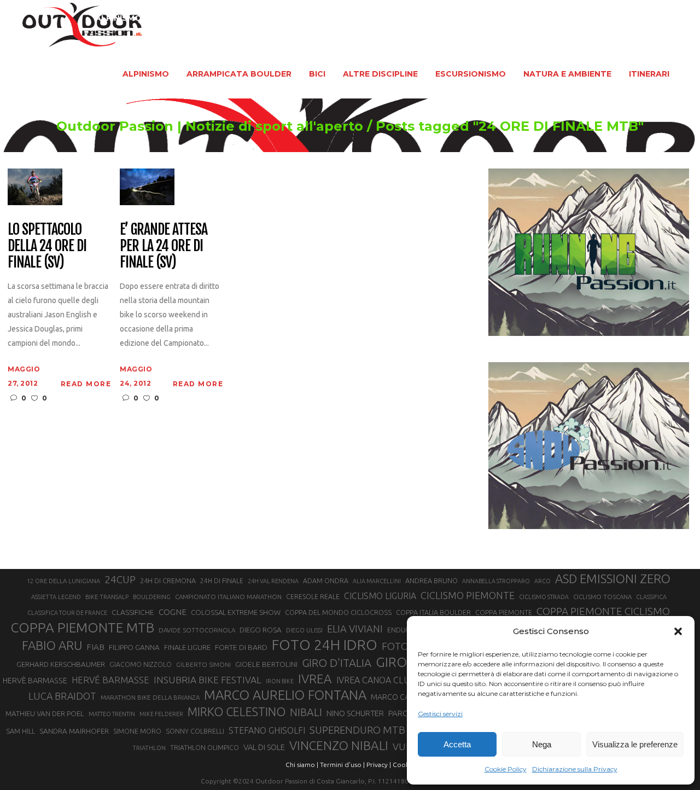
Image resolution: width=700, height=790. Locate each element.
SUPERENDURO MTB (357, 730)
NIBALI (306, 712)
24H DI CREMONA (168, 580)
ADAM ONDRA (325, 580)
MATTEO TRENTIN (112, 714)
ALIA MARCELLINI (377, 581)
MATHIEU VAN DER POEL (44, 714)
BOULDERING (152, 597)
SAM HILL (20, 731)
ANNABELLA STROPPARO (496, 581)
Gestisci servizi (440, 714)
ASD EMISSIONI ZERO (612, 578)
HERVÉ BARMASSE (110, 680)
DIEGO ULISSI (304, 630)
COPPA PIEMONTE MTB (82, 627)
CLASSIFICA (651, 597)
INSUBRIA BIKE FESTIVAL (207, 680)
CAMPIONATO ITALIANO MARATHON (228, 596)
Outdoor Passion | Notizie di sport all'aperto (209, 126)
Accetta (457, 744)
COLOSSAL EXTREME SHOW (236, 612)
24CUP (120, 579)
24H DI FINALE (221, 580)
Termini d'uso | (342, 764)
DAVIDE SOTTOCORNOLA (197, 630)
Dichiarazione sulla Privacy (574, 769)
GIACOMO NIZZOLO (140, 664)
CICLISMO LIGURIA (380, 596)
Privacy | (378, 764)
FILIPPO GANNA (134, 647)
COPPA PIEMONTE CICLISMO (603, 611)
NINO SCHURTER (355, 713)
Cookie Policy (506, 769)
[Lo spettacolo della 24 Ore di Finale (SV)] (35, 186)
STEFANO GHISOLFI (267, 730)
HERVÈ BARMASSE (35, 680)
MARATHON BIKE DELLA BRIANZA (150, 697)
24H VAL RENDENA (273, 581)
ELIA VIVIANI (355, 628)
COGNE (172, 612)
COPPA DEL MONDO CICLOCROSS (338, 612)
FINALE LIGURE (187, 647)
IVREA (315, 679)
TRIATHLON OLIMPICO (204, 747)
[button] (678, 631)
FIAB (95, 647)
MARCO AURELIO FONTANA (285, 695)
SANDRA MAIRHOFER (74, 731)
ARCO (542, 581)
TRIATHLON (149, 748)
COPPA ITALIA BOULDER (433, 612)
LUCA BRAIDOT (62, 695)
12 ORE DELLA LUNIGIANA (63, 581)
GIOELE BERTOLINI (266, 664)
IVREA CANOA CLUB (376, 680)
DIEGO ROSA (261, 630)
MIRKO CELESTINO (236, 711)
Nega (541, 744)
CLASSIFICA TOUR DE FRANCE (67, 612)
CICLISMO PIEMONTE (468, 595)
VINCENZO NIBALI (338, 745)
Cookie (404, 764)
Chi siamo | (301, 764)
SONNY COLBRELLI (195, 731)
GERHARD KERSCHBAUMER (60, 664)
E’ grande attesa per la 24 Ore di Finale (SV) (163, 246)
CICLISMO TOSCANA (602, 596)
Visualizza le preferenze (635, 744)
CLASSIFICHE (133, 612)
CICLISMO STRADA (544, 597)
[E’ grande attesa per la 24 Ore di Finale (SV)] (147, 186)
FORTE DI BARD (241, 647)
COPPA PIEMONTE (503, 612)
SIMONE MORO (137, 731)
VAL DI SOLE (264, 747)
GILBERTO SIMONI (203, 664)
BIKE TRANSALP (107, 597)
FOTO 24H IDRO (324, 644)
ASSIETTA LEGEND (56, 597)
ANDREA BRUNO (431, 580)
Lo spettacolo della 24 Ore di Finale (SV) (47, 246)
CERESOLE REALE (313, 596)
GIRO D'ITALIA (336, 663)
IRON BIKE (280, 681)
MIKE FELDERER (161, 714)
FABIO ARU (52, 645)
